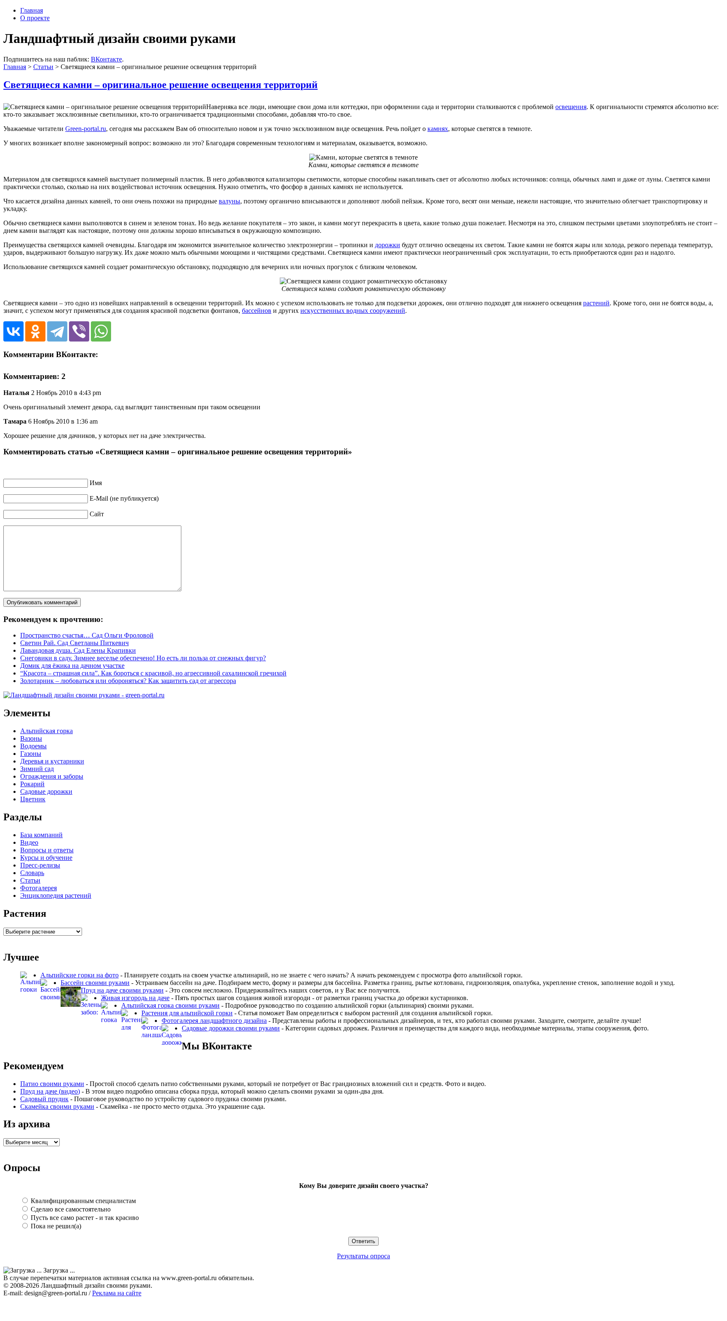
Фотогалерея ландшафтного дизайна (214, 1020)
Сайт (97, 514)
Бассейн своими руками (95, 982)
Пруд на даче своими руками (122, 990)
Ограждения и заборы (51, 776)
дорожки (387, 244)
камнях (437, 128)
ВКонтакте (106, 59)
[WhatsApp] (101, 331)
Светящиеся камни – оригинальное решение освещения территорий (160, 84)
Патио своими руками (52, 1083)
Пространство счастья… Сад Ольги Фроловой (87, 635)
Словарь (32, 872)
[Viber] (79, 331)
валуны (229, 201)
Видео (29, 842)
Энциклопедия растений (55, 895)
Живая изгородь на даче (135, 997)
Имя (96, 482)
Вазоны (31, 738)
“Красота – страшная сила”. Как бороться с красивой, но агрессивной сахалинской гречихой (153, 673)
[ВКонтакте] (13, 331)
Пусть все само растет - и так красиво (84, 1217)
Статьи (43, 66)
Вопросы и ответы (47, 850)
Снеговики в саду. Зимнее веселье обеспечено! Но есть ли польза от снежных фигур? (143, 658)
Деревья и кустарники (52, 761)
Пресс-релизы (40, 865)
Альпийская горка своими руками (170, 1005)
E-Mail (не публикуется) (124, 498)
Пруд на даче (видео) (50, 1091)
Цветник (32, 799)
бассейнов (256, 310)
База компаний (41, 834)
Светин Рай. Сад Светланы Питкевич (74, 642)
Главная (31, 10)
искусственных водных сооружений (352, 310)
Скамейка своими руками (57, 1106)
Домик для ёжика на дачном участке (72, 665)
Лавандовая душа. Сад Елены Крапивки (78, 650)
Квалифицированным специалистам (82, 1200)
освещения (570, 106)
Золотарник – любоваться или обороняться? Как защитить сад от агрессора (128, 680)
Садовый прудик (44, 1098)
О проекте (35, 17)
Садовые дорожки (46, 791)
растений (596, 303)
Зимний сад (37, 768)
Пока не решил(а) (55, 1226)
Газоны (30, 753)
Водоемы (33, 746)
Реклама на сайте (116, 1293)
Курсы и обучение (46, 857)
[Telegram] (57, 331)
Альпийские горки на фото (79, 975)
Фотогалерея (38, 887)
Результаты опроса (363, 1256)
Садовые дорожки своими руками (231, 1028)
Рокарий (32, 783)
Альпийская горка (46, 730)
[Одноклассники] (35, 331)
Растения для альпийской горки (187, 1013)
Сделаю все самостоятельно (70, 1209)
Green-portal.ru (85, 128)
